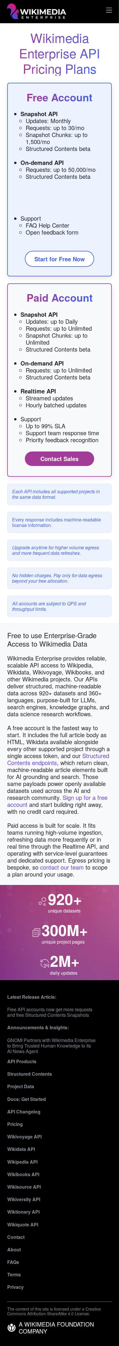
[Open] (108, 11)
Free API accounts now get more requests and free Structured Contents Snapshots (49, 1012)
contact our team (62, 867)
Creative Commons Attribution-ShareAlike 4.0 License (54, 1311)
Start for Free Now (59, 259)
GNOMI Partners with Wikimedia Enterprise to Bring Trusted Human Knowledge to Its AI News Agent (51, 1045)
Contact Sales (59, 458)
